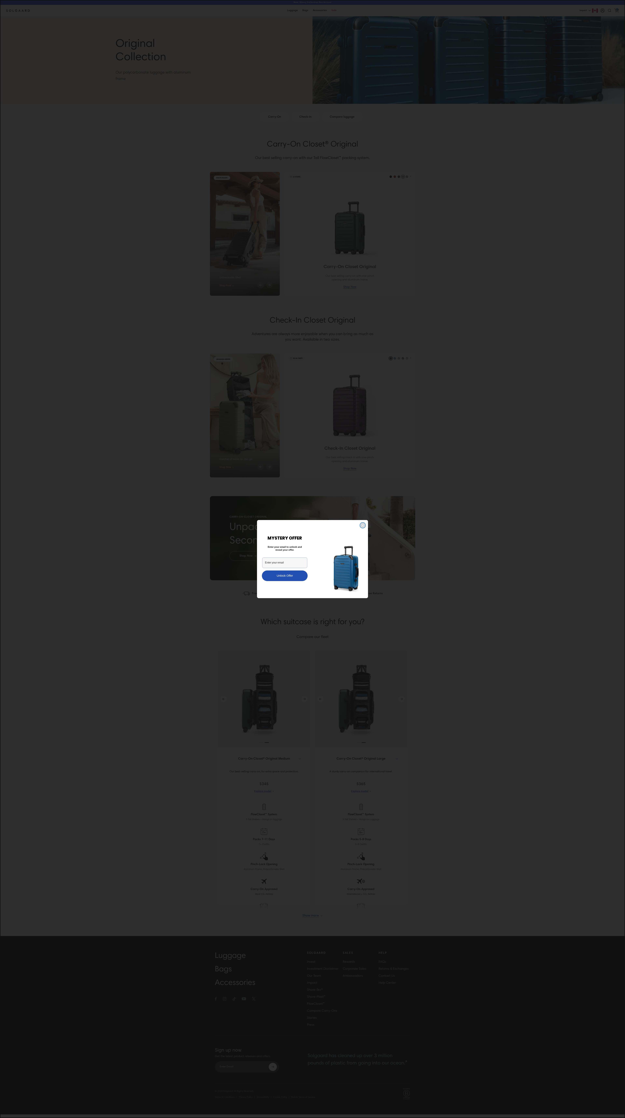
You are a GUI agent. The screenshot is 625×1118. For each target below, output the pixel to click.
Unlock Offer (285, 575)
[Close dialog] (363, 525)
